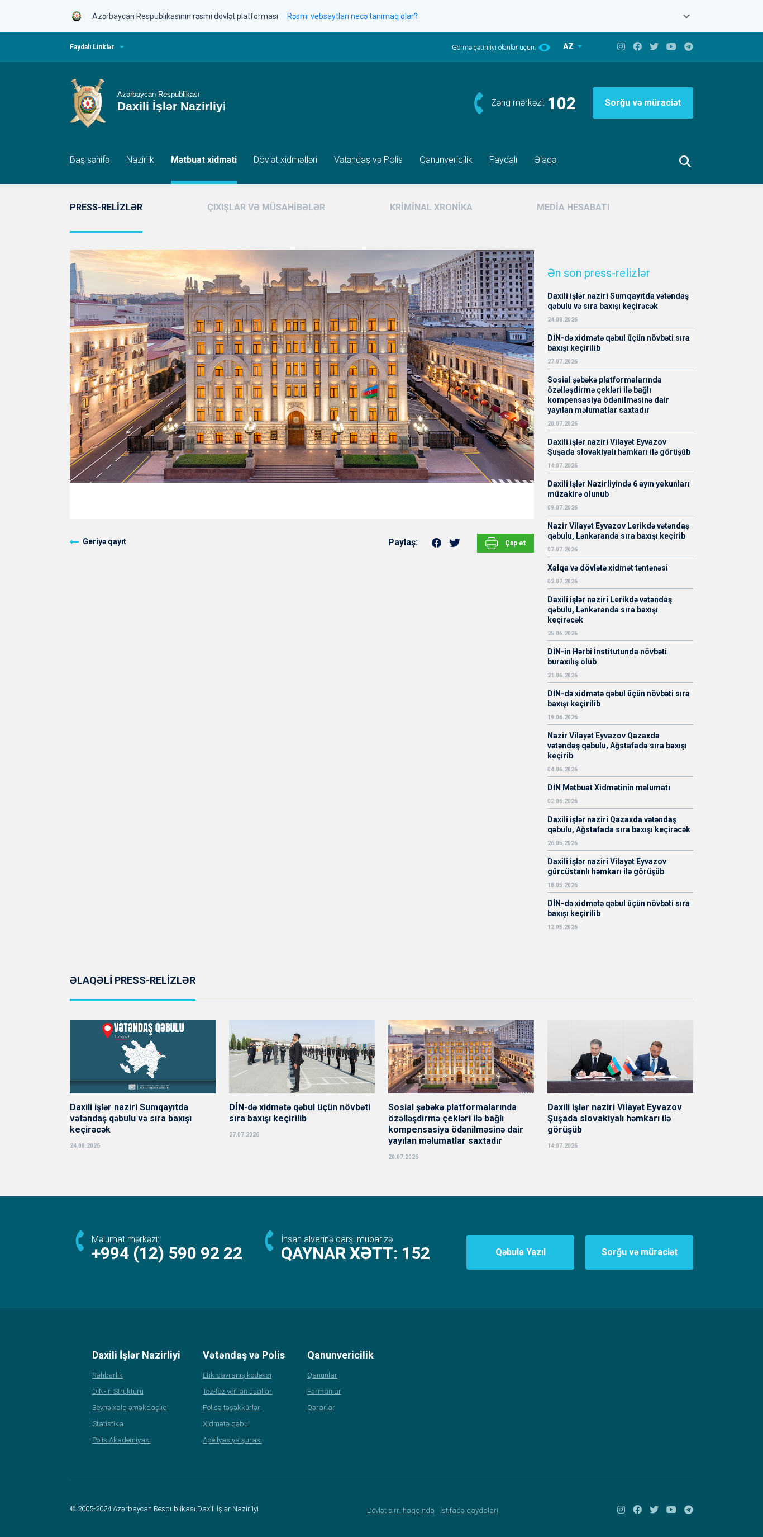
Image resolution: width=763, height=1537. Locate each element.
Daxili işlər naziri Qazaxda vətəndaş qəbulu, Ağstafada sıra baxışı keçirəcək (618, 824)
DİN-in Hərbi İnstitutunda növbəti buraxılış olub (607, 656)
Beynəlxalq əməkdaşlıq (129, 1407)
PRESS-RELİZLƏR (106, 207)
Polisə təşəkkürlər (231, 1407)
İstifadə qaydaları (469, 1510)
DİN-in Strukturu (118, 1391)
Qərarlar (321, 1407)
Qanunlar (322, 1375)
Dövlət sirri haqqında (401, 1510)
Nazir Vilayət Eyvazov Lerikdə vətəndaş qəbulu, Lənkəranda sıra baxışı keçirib (618, 530)
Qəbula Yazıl (520, 1252)
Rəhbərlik (107, 1375)
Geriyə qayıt (104, 541)
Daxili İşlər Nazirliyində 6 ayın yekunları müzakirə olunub (618, 488)
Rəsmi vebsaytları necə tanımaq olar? (352, 16)
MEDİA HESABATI (573, 207)
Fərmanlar (324, 1391)
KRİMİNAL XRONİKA (431, 207)
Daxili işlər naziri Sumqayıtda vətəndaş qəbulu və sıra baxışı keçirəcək (618, 300)
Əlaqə (545, 159)
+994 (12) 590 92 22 (167, 1253)
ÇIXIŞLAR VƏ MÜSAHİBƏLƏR (266, 207)
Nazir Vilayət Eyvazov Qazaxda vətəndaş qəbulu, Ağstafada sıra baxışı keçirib (617, 745)
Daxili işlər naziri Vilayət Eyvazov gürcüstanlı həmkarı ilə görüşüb (606, 866)
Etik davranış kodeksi (237, 1375)
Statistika (107, 1424)
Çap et (514, 543)
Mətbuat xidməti (204, 159)
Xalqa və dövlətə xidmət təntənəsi (608, 567)
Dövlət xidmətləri (285, 159)
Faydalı (503, 159)
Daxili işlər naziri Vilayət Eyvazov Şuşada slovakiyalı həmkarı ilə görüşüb (618, 446)
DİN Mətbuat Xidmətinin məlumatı (608, 787)
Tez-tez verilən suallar (237, 1391)
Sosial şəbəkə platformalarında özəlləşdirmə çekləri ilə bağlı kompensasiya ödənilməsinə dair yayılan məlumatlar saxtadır (608, 394)
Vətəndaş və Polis (368, 159)
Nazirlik (140, 159)
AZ (569, 46)
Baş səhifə (89, 159)
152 (416, 1253)
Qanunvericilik (446, 159)
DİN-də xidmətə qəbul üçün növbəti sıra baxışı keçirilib (618, 342)
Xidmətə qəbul (226, 1424)
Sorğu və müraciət (643, 102)
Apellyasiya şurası (232, 1440)
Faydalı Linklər (92, 47)
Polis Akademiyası (121, 1440)
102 (561, 103)
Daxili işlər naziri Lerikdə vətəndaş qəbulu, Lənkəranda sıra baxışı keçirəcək (609, 609)
